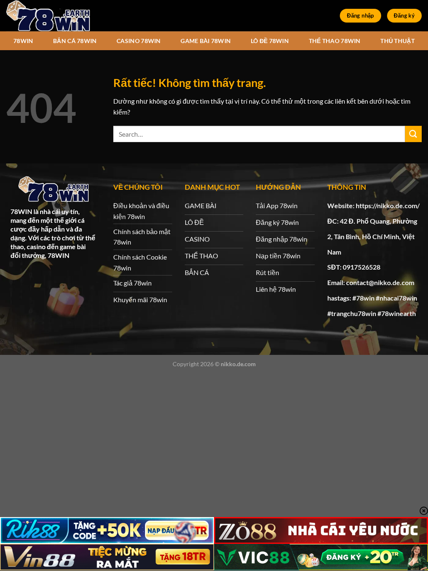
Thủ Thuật (397, 40)
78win (23, 40)
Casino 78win (138, 40)
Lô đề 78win (270, 40)
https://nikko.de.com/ (388, 205)
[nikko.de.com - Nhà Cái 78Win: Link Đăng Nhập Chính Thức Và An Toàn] (48, 15)
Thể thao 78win (335, 40)
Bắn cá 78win (75, 40)
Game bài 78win (206, 40)
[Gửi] (413, 134)
